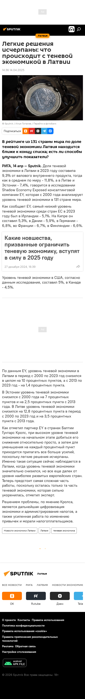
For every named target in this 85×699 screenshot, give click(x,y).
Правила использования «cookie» (24, 631)
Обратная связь (25, 646)
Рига (29, 585)
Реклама (7, 646)
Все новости (12, 585)
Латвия (44, 530)
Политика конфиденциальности (23, 625)
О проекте (9, 620)
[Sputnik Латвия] (12, 31)
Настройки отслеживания (19, 652)
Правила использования (48, 620)
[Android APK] (15, 663)
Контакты (24, 620)
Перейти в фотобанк (44, 123)
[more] (78, 266)
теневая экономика (64, 530)
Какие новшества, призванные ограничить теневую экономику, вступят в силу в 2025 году (42, 248)
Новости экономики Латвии (19, 530)
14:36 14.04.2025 (13, 70)
